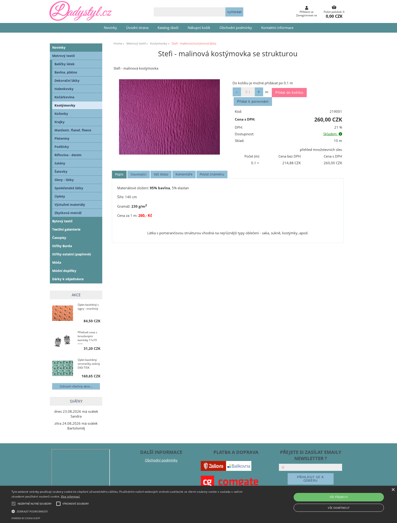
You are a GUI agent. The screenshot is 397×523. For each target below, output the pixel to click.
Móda (56, 262)
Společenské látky (68, 188)
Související (138, 174)
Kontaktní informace (277, 27)
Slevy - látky (64, 180)
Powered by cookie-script (25, 518)
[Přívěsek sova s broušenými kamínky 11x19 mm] (62, 341)
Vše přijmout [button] (339, 497)
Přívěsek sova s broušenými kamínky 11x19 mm (87, 337)
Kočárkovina (64, 97)
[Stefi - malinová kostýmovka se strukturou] (169, 117)
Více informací (70, 496)
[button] (133, 511)
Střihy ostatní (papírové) (71, 254)
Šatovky (60, 171)
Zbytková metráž (68, 213)
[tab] (119, 174)
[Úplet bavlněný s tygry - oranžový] (62, 313)
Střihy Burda (62, 246)
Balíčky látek (64, 64)
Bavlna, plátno (65, 72)
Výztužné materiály (69, 204)
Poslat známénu (212, 174)
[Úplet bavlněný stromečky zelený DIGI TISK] (62, 369)
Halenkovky (64, 89)
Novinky (110, 27)
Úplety (59, 196)
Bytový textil (62, 221)
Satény (59, 163)
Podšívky (61, 146)
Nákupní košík (199, 27)
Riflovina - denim (68, 155)
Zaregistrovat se (306, 15)
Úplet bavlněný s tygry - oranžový (88, 307)
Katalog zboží (168, 27)
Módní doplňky (64, 271)
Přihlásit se (307, 12)
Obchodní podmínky (235, 27)
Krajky (59, 122)
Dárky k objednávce (68, 279)
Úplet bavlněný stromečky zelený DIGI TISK (89, 364)
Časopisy (59, 237)
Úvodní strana (137, 27)
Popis (119, 174)
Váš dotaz (161, 174)
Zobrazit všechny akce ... (76, 386)
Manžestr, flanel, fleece (72, 130)
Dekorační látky (66, 80)
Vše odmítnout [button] (338, 507)
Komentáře (184, 174)
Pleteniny (61, 138)
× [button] (393, 490)
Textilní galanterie (66, 229)
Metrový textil (63, 56)
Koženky (61, 113)
